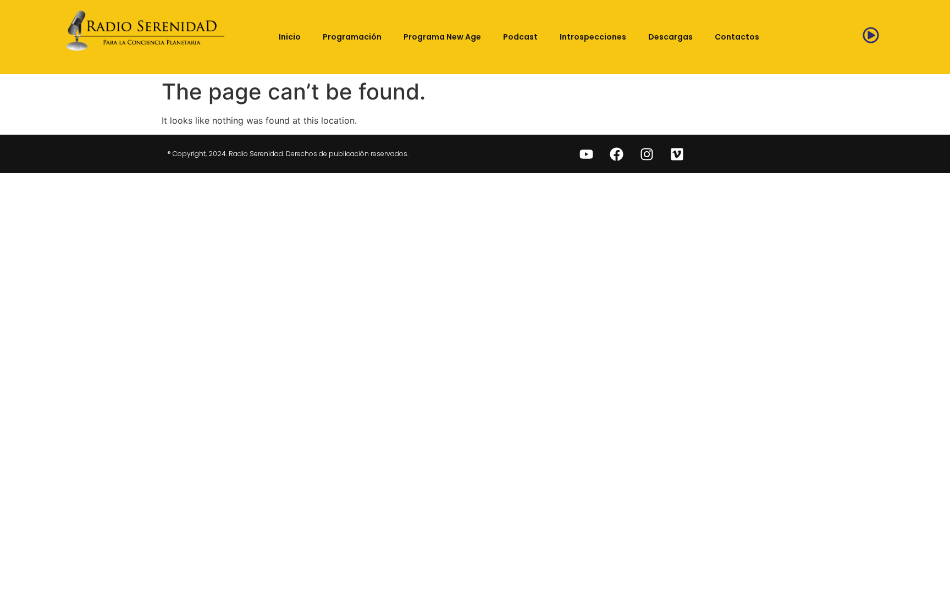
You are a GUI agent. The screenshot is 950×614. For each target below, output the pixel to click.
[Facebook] (617, 154)
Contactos (737, 36)
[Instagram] (647, 154)
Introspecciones (593, 36)
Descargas (670, 36)
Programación (352, 36)
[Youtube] (586, 154)
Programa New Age (442, 36)
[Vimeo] (677, 154)
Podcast (520, 36)
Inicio (290, 36)
